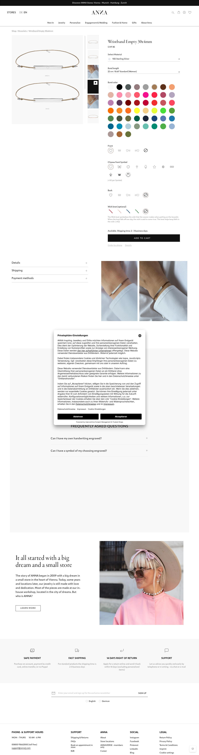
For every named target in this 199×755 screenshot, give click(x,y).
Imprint (163, 749)
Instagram (134, 738)
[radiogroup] (144, 110)
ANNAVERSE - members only (111, 746)
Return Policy (166, 738)
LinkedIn (134, 749)
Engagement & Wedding (96, 23)
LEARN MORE (28, 608)
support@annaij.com (21, 748)
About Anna (146, 23)
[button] (144, 68)
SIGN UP (142, 693)
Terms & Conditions (169, 745)
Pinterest (134, 745)
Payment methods (23, 278)
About (103, 738)
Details (16, 263)
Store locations (107, 742)
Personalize (75, 23)
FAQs (73, 742)
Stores (11, 12)
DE (21, 12)
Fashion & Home (119, 23)
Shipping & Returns (79, 738)
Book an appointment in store (82, 746)
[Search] (173, 12)
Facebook (134, 742)
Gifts (134, 23)
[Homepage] (99, 12)
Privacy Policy (166, 742)
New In (50, 23)
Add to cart (142, 238)
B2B (72, 751)
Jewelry (61, 23)
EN (25, 12)
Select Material (115, 55)
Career (103, 751)
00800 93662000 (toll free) (24, 745)
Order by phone (115, 245)
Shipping (17, 270)
